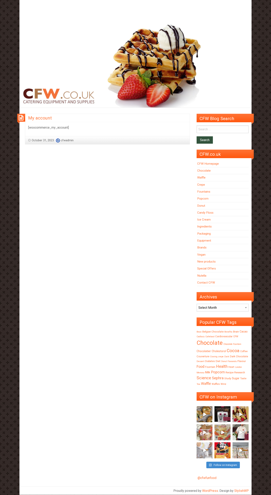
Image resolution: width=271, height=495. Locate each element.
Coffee (244, 351)
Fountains (203, 191)
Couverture (203, 356)
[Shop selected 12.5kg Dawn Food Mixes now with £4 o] (241, 450)
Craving (213, 356)
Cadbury (201, 336)
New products (206, 261)
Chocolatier (204, 351)
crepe (221, 356)
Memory (200, 372)
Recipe (230, 372)
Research (239, 372)
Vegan (201, 254)
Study (227, 378)
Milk (207, 372)
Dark (226, 356)
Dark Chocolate (239, 356)
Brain (236, 331)
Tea (198, 384)
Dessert (200, 361)
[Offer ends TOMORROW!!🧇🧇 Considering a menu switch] (222, 450)
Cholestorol (219, 351)
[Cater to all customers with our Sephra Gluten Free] (222, 432)
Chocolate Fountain (232, 344)
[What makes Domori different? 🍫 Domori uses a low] (241, 432)
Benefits (228, 332)
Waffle (201, 177)
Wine (223, 384)
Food (200, 366)
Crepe (201, 184)
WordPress (210, 491)
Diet (218, 361)
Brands (202, 247)
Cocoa (233, 350)
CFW (235, 336)
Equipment (204, 240)
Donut (201, 205)
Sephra (218, 378)
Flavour (241, 361)
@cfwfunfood (207, 478)
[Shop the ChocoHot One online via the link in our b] (205, 432)
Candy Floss (205, 212)
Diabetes (210, 361)
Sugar (235, 378)
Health (222, 366)
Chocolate (204, 170)
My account (40, 117)
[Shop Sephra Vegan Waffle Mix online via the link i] (205, 450)
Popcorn (203, 198)
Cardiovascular (224, 336)
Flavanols (232, 361)
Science (204, 378)
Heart (231, 367)
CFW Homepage (208, 163)
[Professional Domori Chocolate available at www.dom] (222, 414)
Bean (199, 332)
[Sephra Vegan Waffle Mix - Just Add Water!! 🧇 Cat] (241, 414)
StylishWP (241, 491)
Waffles (216, 384)
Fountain (210, 366)
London (238, 367)
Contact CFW (206, 282)
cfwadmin (67, 140)
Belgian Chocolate (213, 331)
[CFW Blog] (135, 64)
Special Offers (206, 268)
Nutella (201, 275)
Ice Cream (204, 219)
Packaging (204, 233)
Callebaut (209, 336)
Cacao (244, 331)
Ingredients (204, 226)
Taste (243, 378)
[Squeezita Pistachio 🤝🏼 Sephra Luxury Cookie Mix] (205, 414)
